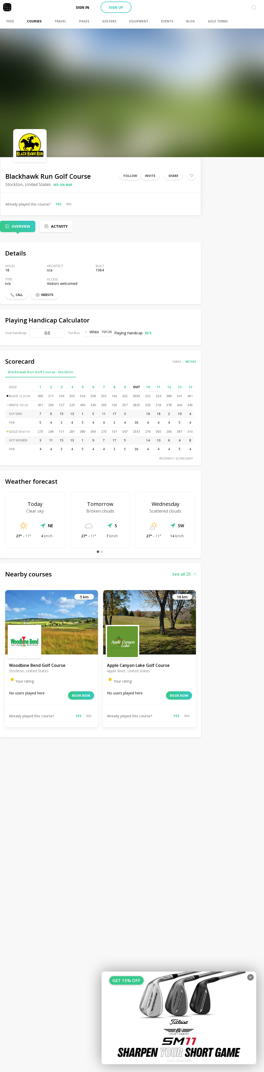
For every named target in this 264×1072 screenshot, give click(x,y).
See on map (62, 185)
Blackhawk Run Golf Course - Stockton (40, 372)
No (69, 204)
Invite (150, 176)
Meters (190, 361)
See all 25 (181, 574)
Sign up (116, 7)
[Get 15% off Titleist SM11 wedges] (179, 1018)
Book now (81, 695)
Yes (58, 204)
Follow (130, 176)
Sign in (82, 7)
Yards (176, 361)
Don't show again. (180, 1060)
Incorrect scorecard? (176, 458)
